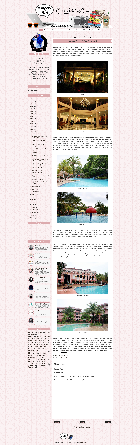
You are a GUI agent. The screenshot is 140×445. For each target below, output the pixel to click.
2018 (31, 116)
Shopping (31, 359)
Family (47, 336)
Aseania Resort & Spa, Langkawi (38, 145)
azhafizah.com (82, 442)
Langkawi (69, 357)
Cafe (33, 334)
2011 (31, 215)
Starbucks (31, 361)
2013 (31, 129)
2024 (31, 101)
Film (99, 29)
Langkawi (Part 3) (37, 167)
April (33, 204)
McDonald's (33, 351)
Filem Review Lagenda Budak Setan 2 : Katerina (40, 176)
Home (41, 29)
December (35, 134)
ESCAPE (39, 336)
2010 (31, 218)
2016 (31, 121)
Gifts (44, 338)
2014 (31, 126)
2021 (31, 108)
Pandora (44, 353)
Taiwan (44, 361)
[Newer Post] (56, 423)
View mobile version (82, 427)
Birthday (31, 332)
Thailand (30, 363)
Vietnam (30, 365)
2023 (31, 103)
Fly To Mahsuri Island (38, 179)
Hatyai (30, 340)
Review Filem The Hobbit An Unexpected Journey (40, 160)
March (34, 207)
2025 (31, 98)
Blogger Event (47, 29)
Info (84, 29)
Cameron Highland (43, 334)
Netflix (31, 353)
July (33, 197)
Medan (46, 351)
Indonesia (47, 344)
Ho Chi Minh (39, 340)
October (34, 189)
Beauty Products (78, 29)
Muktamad (35, 152)
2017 (31, 119)
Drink (63, 29)
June (33, 199)
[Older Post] (108, 423)
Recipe (70, 29)
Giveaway (94, 29)
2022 (31, 106)
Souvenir (43, 359)
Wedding (42, 365)
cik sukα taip (67, 442)
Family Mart (35, 338)
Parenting (31, 355)
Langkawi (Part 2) (37, 170)
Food (59, 29)
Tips (67, 29)
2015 (31, 124)
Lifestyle (54, 29)
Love (43, 348)
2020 (31, 111)
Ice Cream (33, 344)
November (35, 186)
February (34, 209)
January (34, 212)
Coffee (30, 336)
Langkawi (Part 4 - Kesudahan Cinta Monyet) (40, 164)
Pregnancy (42, 355)
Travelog (88, 29)
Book (48, 332)
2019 (31, 114)
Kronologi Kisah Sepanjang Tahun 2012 (39, 136)
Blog (40, 332)
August (34, 194)
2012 (31, 131)
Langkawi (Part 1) (37, 172)
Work (30, 367)
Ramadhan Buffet (36, 357)
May (33, 202)
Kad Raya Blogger (38, 346)
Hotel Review (62, 357)
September (35, 191)
